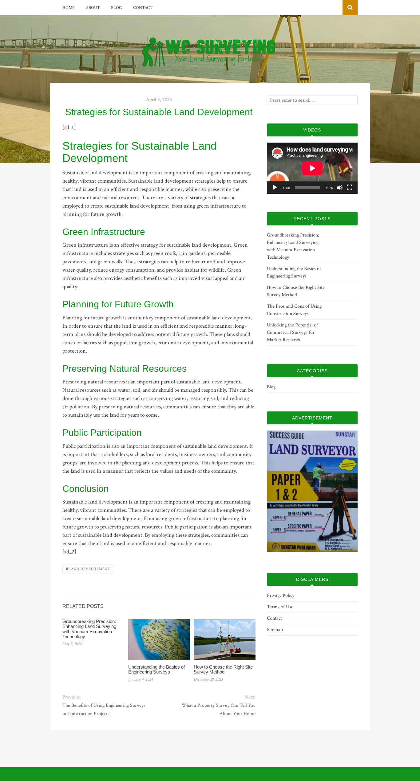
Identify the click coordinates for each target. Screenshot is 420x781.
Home (68, 7)
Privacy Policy (280, 595)
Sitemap (275, 629)
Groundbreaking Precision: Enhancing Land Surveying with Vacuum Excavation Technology (89, 629)
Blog (116, 7)
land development (88, 568)
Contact (143, 7)
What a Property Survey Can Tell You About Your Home (218, 709)
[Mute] (340, 187)
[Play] (275, 187)
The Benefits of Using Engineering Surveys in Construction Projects (103, 709)
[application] (312, 168)
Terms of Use (280, 607)
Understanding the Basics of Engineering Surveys (156, 669)
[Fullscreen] (350, 187)
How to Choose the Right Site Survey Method (223, 669)
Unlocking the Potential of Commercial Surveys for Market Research (292, 332)
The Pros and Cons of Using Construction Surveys (294, 310)
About (93, 7)
